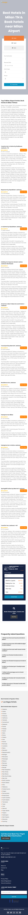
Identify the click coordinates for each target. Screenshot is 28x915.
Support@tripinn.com (10, 857)
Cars (14, 48)
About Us (3, 865)
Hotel (14, 38)
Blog (2, 870)
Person (5, 75)
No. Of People (7, 572)
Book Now (23, 150)
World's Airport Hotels (7, 825)
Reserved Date (7, 62)
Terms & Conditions (6, 883)
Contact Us (4, 868)
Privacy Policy (4, 878)
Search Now (14, 84)
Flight (14, 43)
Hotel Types (7, 69)
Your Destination (8, 56)
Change (22, 570)
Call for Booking (5, 838)
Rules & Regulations (6, 881)
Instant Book (14, 596)
